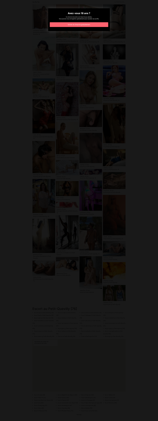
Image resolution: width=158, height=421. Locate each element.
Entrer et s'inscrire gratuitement (79, 24)
